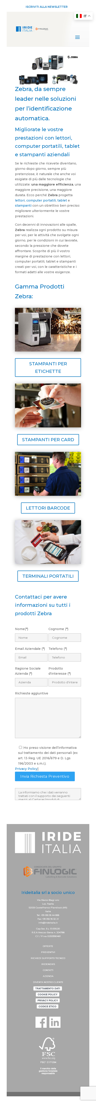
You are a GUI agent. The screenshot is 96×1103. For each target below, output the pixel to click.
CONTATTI (48, 970)
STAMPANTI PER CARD (48, 439)
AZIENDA (48, 976)
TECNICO (60, 958)
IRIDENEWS (48, 964)
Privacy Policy (26, 769)
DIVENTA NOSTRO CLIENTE (48, 982)
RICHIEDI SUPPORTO (43, 958)
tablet (62, 200)
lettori (20, 200)
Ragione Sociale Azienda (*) (28, 671)
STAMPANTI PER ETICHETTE (48, 367)
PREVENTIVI (48, 952)
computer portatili (41, 200)
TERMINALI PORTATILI (48, 576)
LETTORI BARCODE (48, 508)
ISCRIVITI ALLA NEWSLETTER (47, 6)
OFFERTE (48, 946)
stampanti (23, 206)
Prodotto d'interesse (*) (59, 671)
